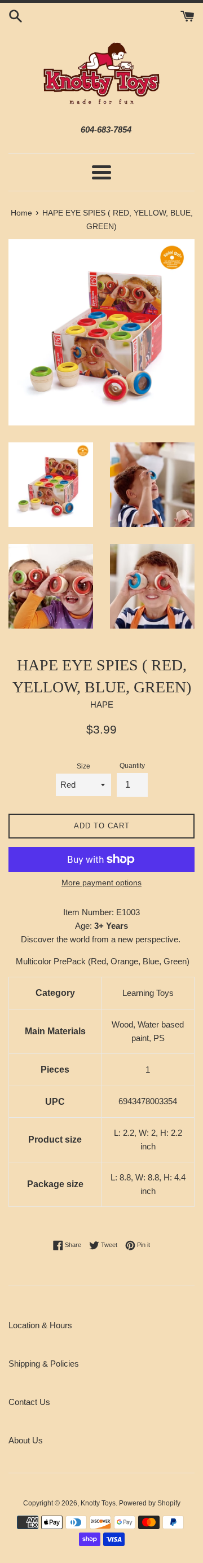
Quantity (132, 766)
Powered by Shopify (149, 1503)
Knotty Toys (98, 1503)
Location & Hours (40, 1325)
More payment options (101, 882)
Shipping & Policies (43, 1363)
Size (83, 766)
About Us (25, 1440)
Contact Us (29, 1402)
